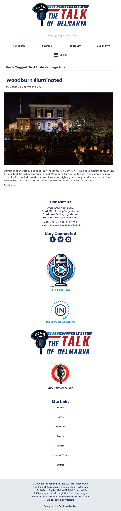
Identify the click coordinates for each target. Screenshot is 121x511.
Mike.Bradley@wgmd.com (64, 211)
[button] (52, 239)
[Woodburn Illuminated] (58, 128)
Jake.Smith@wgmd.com (64, 214)
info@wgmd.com (64, 208)
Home (60, 407)
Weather (61, 426)
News (61, 417)
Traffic (60, 436)
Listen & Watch (60, 455)
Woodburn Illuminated (34, 80)
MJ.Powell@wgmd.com (64, 217)
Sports (60, 445)
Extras (60, 464)
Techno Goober (68, 506)
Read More (10, 185)
